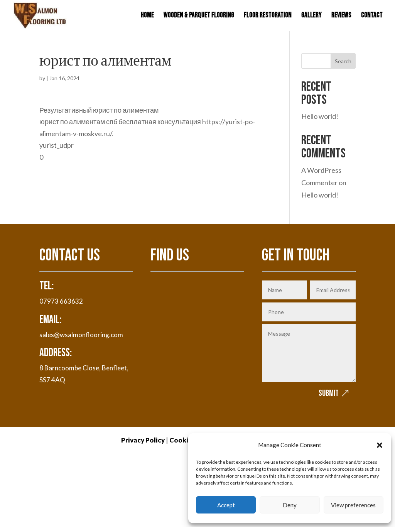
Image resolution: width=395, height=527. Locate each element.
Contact (372, 16)
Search (343, 61)
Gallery (311, 16)
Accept (226, 505)
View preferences (353, 505)
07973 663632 (61, 301)
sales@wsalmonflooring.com (81, 335)
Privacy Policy (143, 440)
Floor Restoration (268, 16)
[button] (379, 445)
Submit (329, 393)
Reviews (341, 16)
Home (147, 16)
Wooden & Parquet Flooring (199, 16)
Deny (290, 505)
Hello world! (319, 116)
